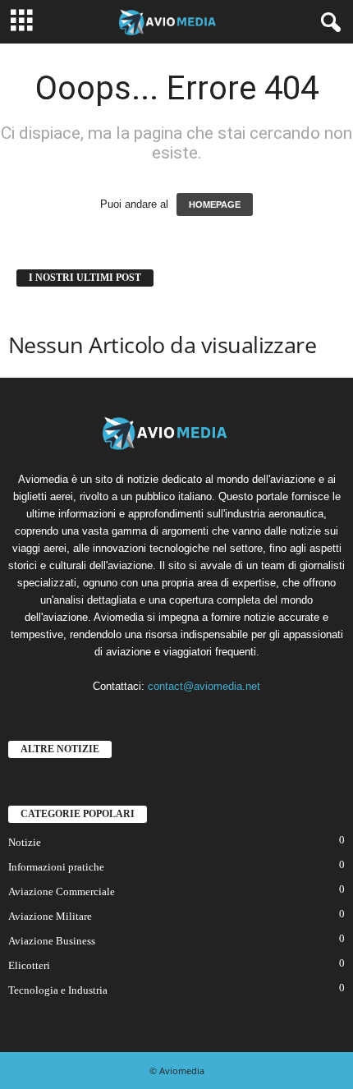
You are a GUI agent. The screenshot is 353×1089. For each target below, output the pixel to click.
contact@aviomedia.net (204, 686)
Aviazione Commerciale (61, 891)
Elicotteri (29, 965)
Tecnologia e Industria (58, 990)
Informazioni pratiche (56, 867)
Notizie (24, 842)
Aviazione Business (51, 941)
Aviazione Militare (50, 916)
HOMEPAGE (215, 204)
